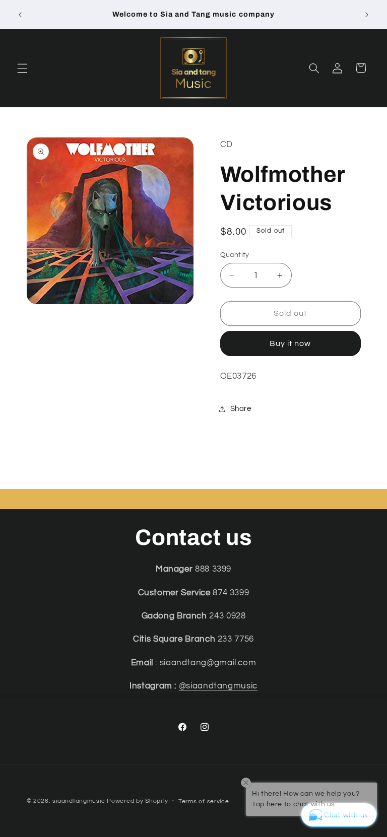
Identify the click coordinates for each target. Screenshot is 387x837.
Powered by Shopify (137, 801)
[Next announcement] (367, 15)
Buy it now (290, 343)
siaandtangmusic (78, 801)
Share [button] (240, 408)
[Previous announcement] (20, 15)
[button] (22, 68)
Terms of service (203, 801)
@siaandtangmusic (218, 685)
